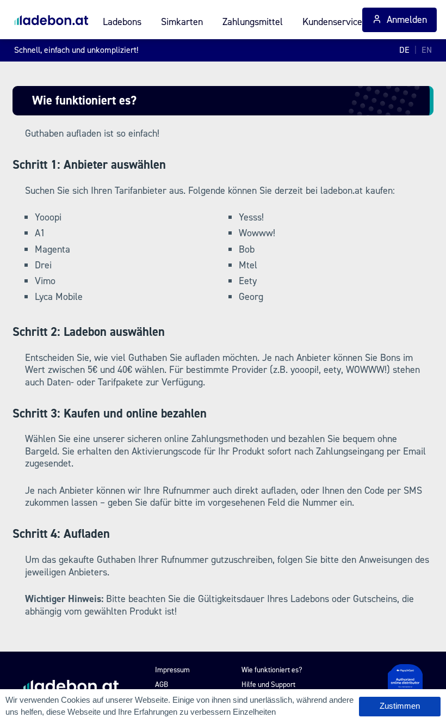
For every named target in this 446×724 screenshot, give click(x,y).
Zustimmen (400, 706)
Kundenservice (332, 21)
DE (404, 50)
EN (427, 50)
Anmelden (407, 19)
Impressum (172, 669)
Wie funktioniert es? (271, 669)
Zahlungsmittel (252, 21)
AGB (161, 684)
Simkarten (182, 21)
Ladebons (122, 21)
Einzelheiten (254, 712)
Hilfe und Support (268, 684)
